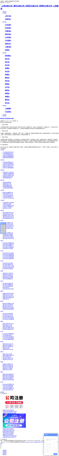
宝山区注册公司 (6, 287)
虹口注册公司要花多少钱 (8, 264)
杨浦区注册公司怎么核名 (8, 294)
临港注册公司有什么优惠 (8, 224)
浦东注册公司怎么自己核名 (8, 238)
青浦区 (1, 270)
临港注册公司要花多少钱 (8, 222)
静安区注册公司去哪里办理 (8, 376)
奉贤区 (1, 351)
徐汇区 (1, 250)
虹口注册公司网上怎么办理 (8, 265)
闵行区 (1, 311)
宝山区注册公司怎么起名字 (8, 288)
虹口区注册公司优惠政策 (8, 268)
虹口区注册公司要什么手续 (8, 267)
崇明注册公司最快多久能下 (8, 329)
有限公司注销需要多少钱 (8, 192)
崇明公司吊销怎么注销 (7, 326)
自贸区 (1, 220)
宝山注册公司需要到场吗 (8, 284)
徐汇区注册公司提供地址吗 (8, 258)
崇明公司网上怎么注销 (7, 325)
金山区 (1, 240)
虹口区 (1, 260)
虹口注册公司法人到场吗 (8, 263)
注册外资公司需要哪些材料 (8, 167)
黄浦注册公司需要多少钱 (8, 364)
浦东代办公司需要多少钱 (8, 232)
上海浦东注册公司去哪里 (8, 234)
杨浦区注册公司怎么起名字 (8, 293)
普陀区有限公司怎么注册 (8, 349)
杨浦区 (1, 291)
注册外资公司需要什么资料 (8, 164)
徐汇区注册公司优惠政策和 (8, 257)
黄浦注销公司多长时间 (7, 369)
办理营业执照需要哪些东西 (8, 156)
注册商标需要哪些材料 (7, 186)
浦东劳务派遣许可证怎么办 (8, 216)
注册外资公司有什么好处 (8, 166)
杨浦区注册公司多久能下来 (8, 296)
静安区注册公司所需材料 (8, 378)
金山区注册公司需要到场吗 (8, 242)
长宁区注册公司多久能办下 (8, 336)
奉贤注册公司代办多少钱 (8, 359)
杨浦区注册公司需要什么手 (8, 297)
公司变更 (2, 200)
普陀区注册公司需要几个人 (8, 345)
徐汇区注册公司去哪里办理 (8, 254)
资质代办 (2, 210)
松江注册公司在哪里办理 (8, 385)
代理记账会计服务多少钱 (8, 176)
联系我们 (4, 454)
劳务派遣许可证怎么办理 (8, 214)
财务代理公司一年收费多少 (8, 172)
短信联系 (4, 453)
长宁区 (1, 331)
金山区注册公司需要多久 (8, 245)
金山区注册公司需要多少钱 (8, 244)
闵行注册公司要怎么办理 (8, 316)
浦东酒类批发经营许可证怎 (8, 218)
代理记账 (2, 170)
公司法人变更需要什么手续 (8, 205)
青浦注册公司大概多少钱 (8, 274)
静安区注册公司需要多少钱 (8, 374)
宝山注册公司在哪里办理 (8, 286)
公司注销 (2, 190)
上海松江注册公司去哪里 (8, 387)
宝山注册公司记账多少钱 (8, 283)
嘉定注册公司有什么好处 (8, 306)
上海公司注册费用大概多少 (8, 154)
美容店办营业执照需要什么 (8, 157)
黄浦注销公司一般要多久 (8, 368)
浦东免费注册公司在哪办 (8, 235)
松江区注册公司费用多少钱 (8, 384)
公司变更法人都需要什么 (8, 206)
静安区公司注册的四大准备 (7, 118)
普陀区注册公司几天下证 (8, 343)
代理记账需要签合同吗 (7, 177)
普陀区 (1, 341)
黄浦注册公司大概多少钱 (8, 365)
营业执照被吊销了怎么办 (8, 193)
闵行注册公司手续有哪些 (8, 313)
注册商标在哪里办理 (7, 182)
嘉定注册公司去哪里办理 (8, 304)
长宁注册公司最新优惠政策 (8, 339)
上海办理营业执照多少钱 (8, 153)
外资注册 (2, 159)
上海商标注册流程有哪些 (8, 187)
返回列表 (2, 392)
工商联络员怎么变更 (7, 203)
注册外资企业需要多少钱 (8, 162)
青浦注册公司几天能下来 (8, 273)
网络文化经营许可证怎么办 (8, 212)
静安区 (1, 371)
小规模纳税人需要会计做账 (8, 173)
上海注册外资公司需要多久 (8, 163)
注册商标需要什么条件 (7, 185)
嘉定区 (1, 301)
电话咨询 (4, 451)
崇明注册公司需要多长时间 (8, 327)
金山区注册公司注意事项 (8, 248)
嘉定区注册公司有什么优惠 (8, 307)
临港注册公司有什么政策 (8, 228)
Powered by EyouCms (28, 442)
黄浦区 (1, 361)
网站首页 (4, 450)
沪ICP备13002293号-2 (38, 442)
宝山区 (1, 281)
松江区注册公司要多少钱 (8, 389)
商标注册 (2, 180)
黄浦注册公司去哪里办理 (8, 366)
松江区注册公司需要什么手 (8, 388)
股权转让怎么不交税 (7, 208)
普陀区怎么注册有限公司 (8, 346)
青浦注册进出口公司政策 (8, 277)
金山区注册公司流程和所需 (8, 247)
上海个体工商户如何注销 (8, 195)
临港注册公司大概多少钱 (8, 226)
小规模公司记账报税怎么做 (8, 175)
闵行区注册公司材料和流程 (8, 317)
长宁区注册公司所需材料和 (8, 337)
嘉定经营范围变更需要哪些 (8, 309)
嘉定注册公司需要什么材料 (8, 303)
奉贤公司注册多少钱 (7, 356)
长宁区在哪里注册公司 (7, 335)
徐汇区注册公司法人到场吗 (8, 253)
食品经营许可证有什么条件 (8, 215)
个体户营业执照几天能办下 (8, 152)
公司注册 (2, 149)
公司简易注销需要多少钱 (8, 196)
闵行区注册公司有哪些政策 (8, 319)
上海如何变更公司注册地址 (8, 202)
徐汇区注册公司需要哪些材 (8, 255)
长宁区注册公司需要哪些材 (8, 333)
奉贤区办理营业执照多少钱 (8, 355)
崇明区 (1, 321)
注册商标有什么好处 (7, 183)
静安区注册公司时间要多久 (8, 375)
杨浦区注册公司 (6, 298)
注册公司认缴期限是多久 (8, 278)
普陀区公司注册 (6, 348)
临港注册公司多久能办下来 (8, 225)
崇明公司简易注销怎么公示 (8, 323)
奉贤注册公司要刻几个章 (8, 358)
